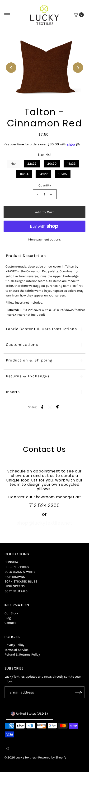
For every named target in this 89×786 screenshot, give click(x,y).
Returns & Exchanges (27, 376)
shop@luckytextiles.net (44, 523)
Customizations (22, 344)
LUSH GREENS (15, 586)
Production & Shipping (29, 360)
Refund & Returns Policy (22, 654)
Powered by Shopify (52, 757)
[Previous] (11, 67)
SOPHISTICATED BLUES (21, 581)
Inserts (13, 391)
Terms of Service (16, 650)
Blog (8, 618)
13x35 (62, 174)
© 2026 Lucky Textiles (20, 757)
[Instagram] (7, 749)
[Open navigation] (7, 15)
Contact (10, 622)
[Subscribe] (78, 692)
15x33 (71, 163)
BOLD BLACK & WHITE (20, 571)
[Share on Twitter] (50, 407)
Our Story (11, 613)
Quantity (44, 185)
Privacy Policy (14, 645)
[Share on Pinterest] (57, 407)
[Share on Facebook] (42, 407)
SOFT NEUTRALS (16, 591)
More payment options (44, 239)
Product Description (26, 255)
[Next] (78, 67)
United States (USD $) (32, 713)
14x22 (43, 174)
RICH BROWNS (15, 576)
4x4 (14, 163)
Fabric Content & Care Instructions (41, 329)
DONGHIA (11, 562)
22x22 (32, 163)
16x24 (24, 174)
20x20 (51, 163)
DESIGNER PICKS (17, 567)
